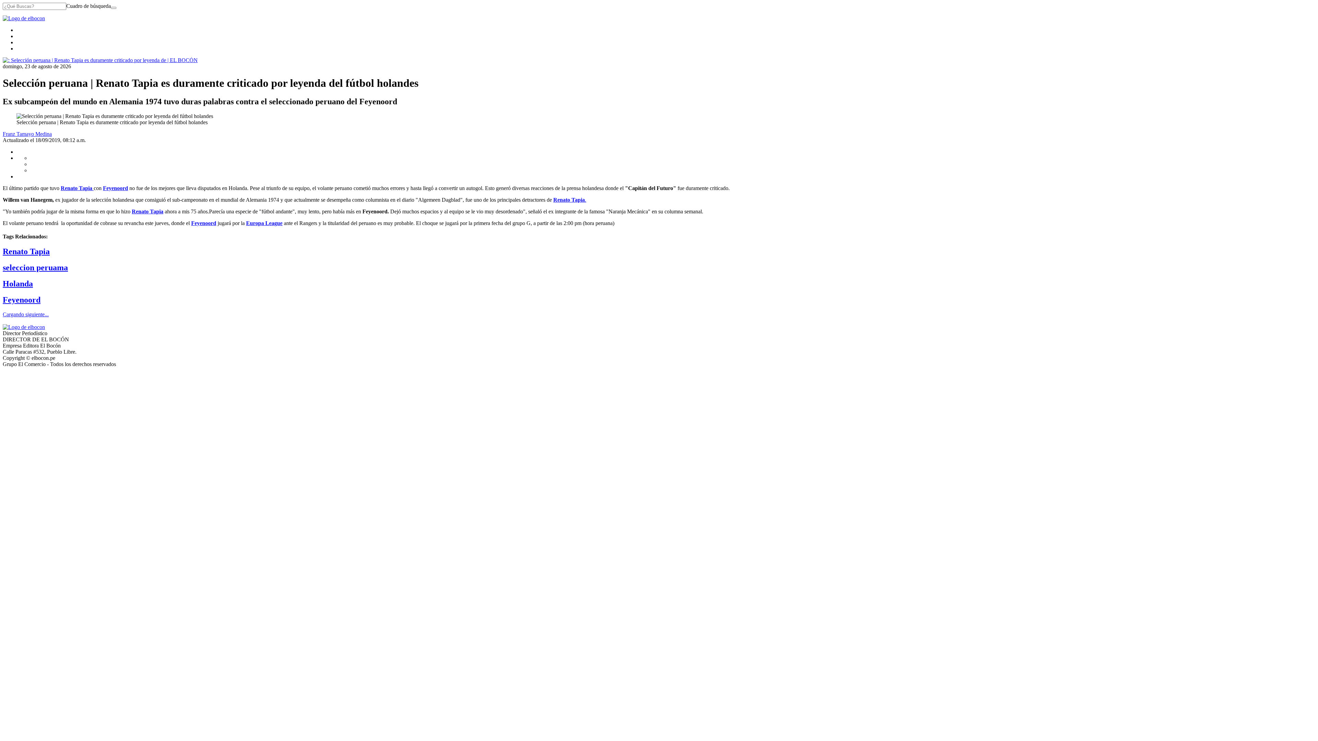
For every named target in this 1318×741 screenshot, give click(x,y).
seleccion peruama (35, 267)
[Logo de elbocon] (24, 18)
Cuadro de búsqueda (88, 6)
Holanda (18, 283)
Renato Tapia (26, 251)
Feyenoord (22, 299)
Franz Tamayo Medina (27, 134)
